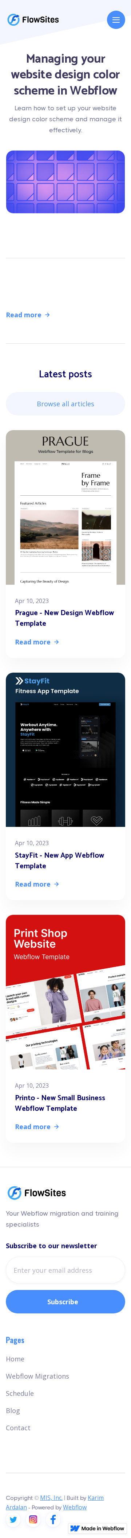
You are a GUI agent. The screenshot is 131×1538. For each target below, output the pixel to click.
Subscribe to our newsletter (51, 1245)
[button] (116, 20)
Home (15, 1359)
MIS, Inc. (51, 1498)
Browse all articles (65, 403)
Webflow (104, 242)
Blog (13, 1410)
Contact (18, 1427)
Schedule (20, 1393)
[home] (33, 20)
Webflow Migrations (37, 1376)
